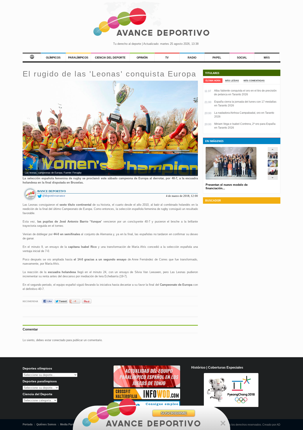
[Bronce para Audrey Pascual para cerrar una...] (273, 174)
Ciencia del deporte (110, 57)
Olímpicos (53, 57)
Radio (192, 57)
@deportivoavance (53, 195)
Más (267, 57)
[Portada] (32, 56)
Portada (28, 424)
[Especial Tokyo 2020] (147, 386)
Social (242, 57)
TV (167, 57)
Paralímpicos (78, 57)
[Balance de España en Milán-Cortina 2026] (273, 166)
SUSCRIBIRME (174, 413)
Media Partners (69, 424)
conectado (58, 340)
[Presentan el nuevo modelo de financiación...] (273, 158)
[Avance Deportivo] (151, 23)
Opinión (142, 57)
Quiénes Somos (46, 424)
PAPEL (216, 57)
